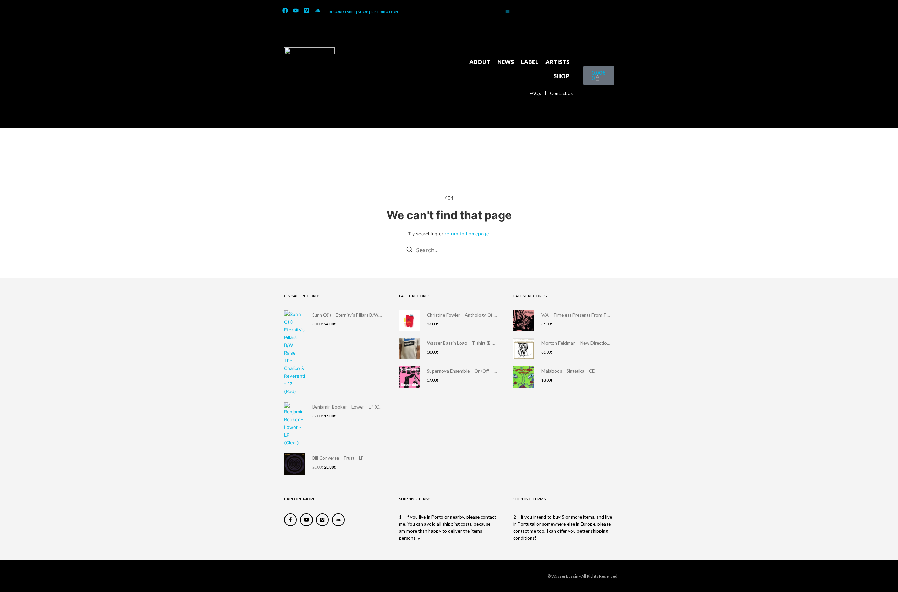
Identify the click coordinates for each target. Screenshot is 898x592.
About (479, 62)
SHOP (561, 76)
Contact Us (561, 93)
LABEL (529, 62)
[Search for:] (449, 250)
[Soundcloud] (317, 10)
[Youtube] (296, 10)
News (505, 62)
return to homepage (467, 233)
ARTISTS (557, 62)
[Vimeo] (306, 10)
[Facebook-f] (290, 519)
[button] (507, 11)
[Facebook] (285, 10)
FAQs (535, 93)
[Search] (409, 250)
